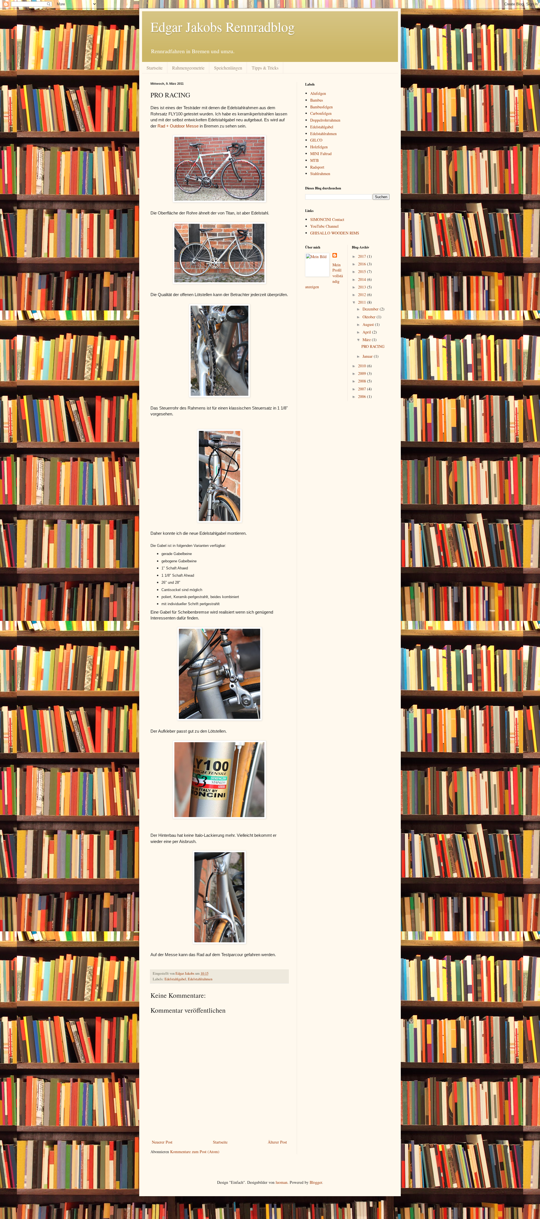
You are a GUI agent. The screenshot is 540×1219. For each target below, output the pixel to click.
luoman (281, 1182)
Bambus (316, 100)
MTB (314, 160)
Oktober (370, 316)
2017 (362, 256)
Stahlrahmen (320, 173)
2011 (362, 302)
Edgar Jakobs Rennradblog (222, 26)
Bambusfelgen (321, 106)
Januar (368, 356)
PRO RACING (372, 346)
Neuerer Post (162, 1142)
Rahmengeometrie (188, 68)
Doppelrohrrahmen (325, 120)
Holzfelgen (319, 146)
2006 (362, 396)
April (367, 332)
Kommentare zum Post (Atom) (194, 1151)
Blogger (316, 1182)
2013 (362, 287)
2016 (362, 264)
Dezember (371, 309)
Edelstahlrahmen (200, 979)
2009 (362, 373)
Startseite (155, 68)
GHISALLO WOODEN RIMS (334, 233)
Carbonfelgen (321, 113)
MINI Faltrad (321, 153)
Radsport (317, 167)
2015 (362, 271)
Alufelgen (318, 93)
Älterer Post (277, 1142)
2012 (362, 294)
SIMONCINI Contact (327, 219)
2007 (362, 389)
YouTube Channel (324, 226)
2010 (362, 365)
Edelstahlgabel (175, 979)
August (369, 324)
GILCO (316, 140)
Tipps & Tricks (265, 68)
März (367, 339)
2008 (362, 381)
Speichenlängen (228, 68)
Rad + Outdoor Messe (178, 126)
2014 (362, 279)
